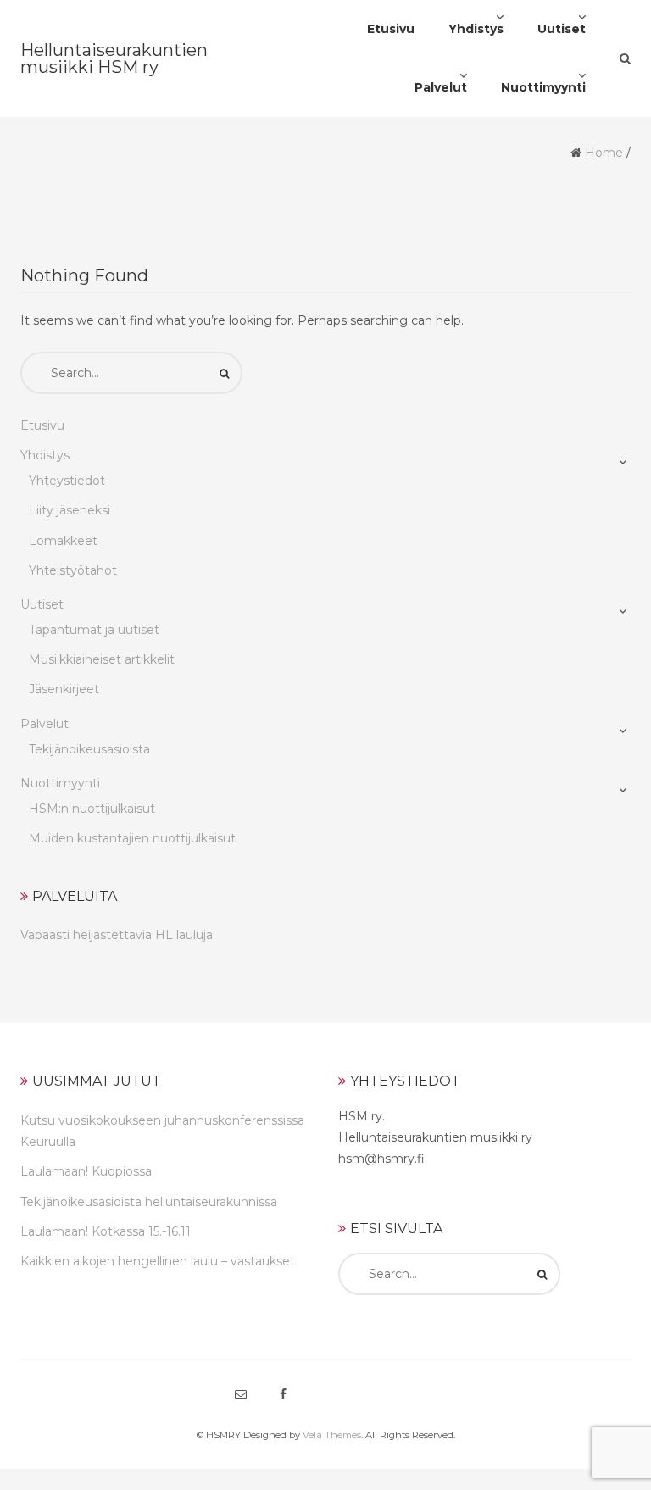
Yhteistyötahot (73, 570)
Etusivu (42, 425)
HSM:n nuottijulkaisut (92, 808)
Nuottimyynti (60, 783)
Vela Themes (332, 1435)
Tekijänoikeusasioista (89, 749)
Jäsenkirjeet (64, 689)
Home (604, 152)
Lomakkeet (63, 540)
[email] (241, 1394)
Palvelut (44, 723)
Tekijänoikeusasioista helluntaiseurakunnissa (148, 1201)
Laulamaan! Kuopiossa (86, 1171)
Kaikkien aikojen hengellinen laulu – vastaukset (157, 1261)
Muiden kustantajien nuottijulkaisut (132, 838)
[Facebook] (283, 1394)
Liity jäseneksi (69, 510)
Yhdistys (45, 455)
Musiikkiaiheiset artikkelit (102, 659)
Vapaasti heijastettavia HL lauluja (116, 934)
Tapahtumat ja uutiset (94, 629)
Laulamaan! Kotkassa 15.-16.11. (106, 1231)
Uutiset (42, 604)
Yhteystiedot (67, 480)
